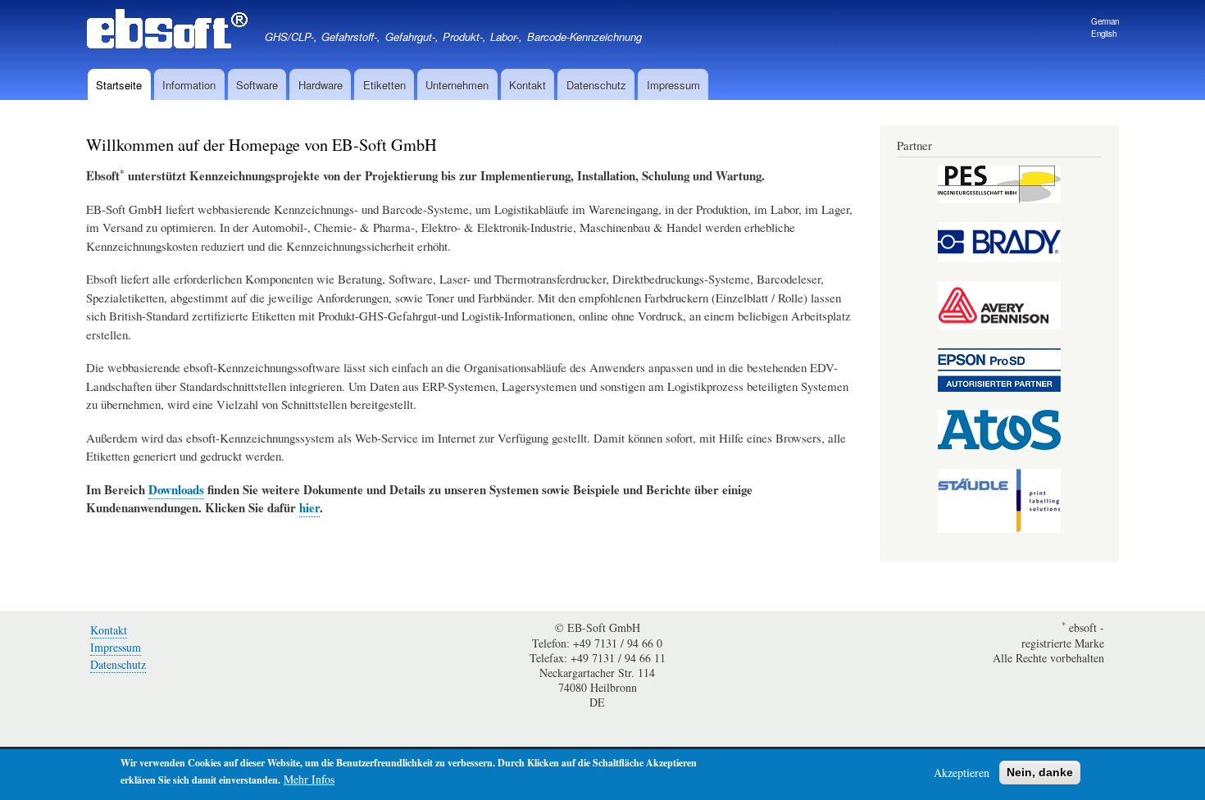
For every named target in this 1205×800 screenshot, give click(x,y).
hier (309, 507)
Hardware (320, 85)
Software (257, 85)
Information (189, 85)
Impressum (673, 85)
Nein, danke (1040, 772)
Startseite (119, 85)
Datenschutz (596, 85)
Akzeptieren (961, 772)
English (1103, 33)
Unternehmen (457, 85)
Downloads (176, 489)
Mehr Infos (309, 779)
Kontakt (527, 85)
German (1105, 21)
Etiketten (384, 85)
